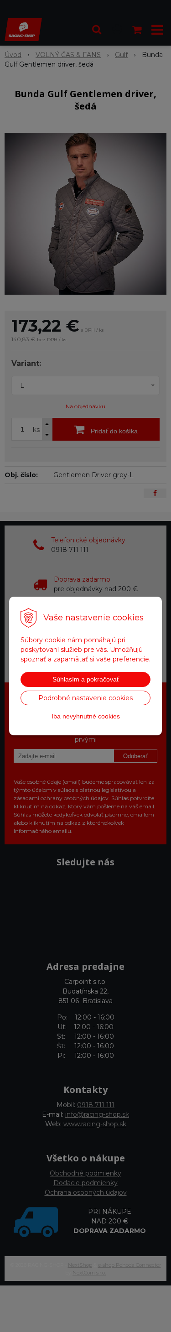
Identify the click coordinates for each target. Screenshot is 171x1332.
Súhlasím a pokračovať (85, 679)
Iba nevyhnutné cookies (86, 716)
